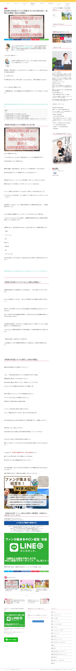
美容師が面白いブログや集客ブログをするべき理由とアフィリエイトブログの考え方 (25, 271)
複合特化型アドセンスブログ (59, 651)
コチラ (16, 50)
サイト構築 (55, 618)
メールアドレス (8, 520)
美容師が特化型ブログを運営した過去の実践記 (17, 117)
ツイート (54, 26)
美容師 (6, 8)
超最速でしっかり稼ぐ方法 (58, 660)
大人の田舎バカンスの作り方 (59, 642)
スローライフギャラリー (59, 4)
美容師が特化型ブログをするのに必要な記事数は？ (18, 115)
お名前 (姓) (7, 518)
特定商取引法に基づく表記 (15, 669)
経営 (54, 645)
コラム (54, 612)
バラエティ (55, 627)
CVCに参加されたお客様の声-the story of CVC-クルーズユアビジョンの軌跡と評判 (67, 4)
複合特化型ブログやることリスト (60, 654)
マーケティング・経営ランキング (58, 170)
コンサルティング (56, 615)
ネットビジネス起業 (57, 624)
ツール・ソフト (56, 621)
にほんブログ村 (55, 175)
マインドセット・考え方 (58, 630)
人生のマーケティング (57, 639)
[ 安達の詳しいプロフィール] (58, 104)
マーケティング (56, 633)
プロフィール (7, 669)
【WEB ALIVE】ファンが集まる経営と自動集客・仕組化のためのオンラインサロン (26, 118)
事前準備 (55, 636)
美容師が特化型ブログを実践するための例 (16, 114)
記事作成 (55, 657)
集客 (54, 663)
